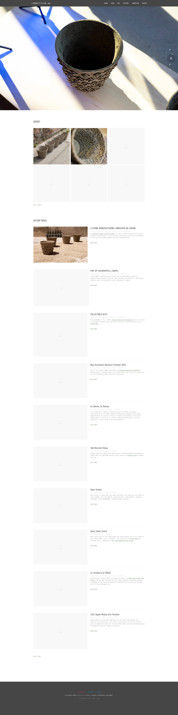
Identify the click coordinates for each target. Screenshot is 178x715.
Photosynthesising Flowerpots (122, 320)
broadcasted (134, 539)
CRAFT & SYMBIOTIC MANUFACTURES (52, 146)
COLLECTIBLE (94, 324)
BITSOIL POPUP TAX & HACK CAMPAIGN (126, 183)
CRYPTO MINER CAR (126, 146)
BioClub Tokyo (132, 455)
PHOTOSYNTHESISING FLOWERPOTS (89, 146)
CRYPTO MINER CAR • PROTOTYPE (89, 183)
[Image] (60, 245)
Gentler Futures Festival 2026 (103, 234)
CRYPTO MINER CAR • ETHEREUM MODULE (51, 183)
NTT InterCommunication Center (122, 540)
